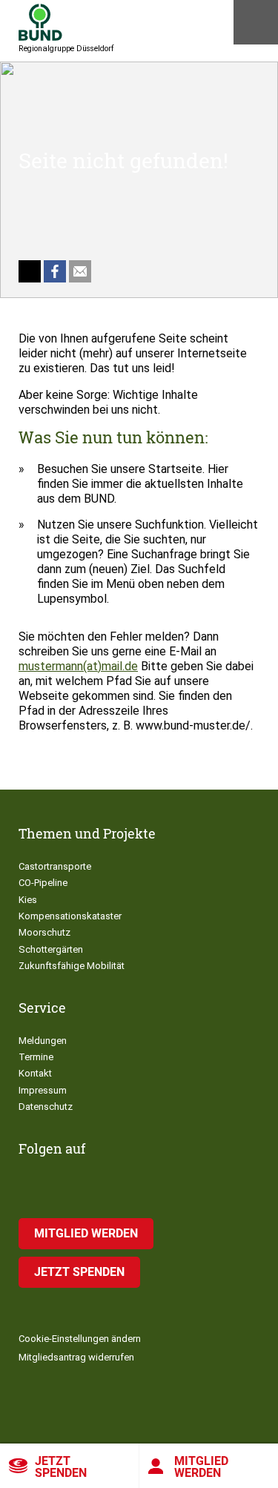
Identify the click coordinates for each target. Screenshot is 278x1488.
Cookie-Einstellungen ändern (80, 1338)
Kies (28, 899)
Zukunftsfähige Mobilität (72, 965)
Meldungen (43, 1040)
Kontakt (35, 1073)
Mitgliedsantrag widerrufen (76, 1357)
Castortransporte (55, 866)
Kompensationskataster (70, 916)
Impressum (43, 1090)
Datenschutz (46, 1106)
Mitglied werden (86, 1233)
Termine (36, 1056)
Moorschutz (44, 932)
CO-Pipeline (43, 882)
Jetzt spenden (61, 1467)
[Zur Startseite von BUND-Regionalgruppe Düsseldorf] (40, 22)
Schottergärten (51, 949)
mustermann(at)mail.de (78, 666)
